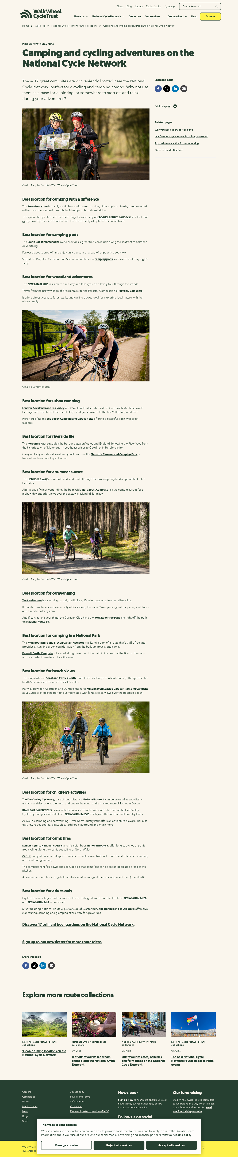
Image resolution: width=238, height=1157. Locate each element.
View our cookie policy (176, 1134)
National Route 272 (77, 814)
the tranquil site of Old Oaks (117, 909)
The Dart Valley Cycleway (38, 799)
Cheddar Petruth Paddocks (114, 217)
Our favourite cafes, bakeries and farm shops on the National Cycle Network (143, 1061)
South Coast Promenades (43, 242)
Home (25, 25)
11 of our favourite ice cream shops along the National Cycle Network (93, 1061)
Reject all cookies (119, 1145)
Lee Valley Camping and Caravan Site (70, 419)
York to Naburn (32, 600)
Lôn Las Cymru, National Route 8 (42, 845)
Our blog (40, 25)
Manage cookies (67, 1145)
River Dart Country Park (37, 810)
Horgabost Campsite (95, 489)
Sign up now (125, 1099)
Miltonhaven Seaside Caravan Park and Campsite (117, 689)
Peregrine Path (37, 443)
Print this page (163, 106)
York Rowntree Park (107, 617)
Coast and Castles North (61, 678)
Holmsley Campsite (129, 291)
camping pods (104, 259)
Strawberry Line (38, 206)
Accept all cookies (171, 1145)
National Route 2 (93, 799)
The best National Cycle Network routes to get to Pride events (192, 1061)
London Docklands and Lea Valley (43, 408)
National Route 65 (37, 621)
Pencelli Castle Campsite (37, 653)
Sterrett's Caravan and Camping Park (114, 454)
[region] (119, 1137)
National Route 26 (135, 898)
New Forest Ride (38, 284)
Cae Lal (26, 856)
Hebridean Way (38, 479)
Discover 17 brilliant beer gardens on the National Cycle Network (78, 924)
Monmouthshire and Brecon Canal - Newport (56, 642)
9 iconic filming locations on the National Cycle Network (44, 1053)
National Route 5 (97, 845)
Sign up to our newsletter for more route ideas (62, 942)
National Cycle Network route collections (74, 25)
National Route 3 (38, 902)
